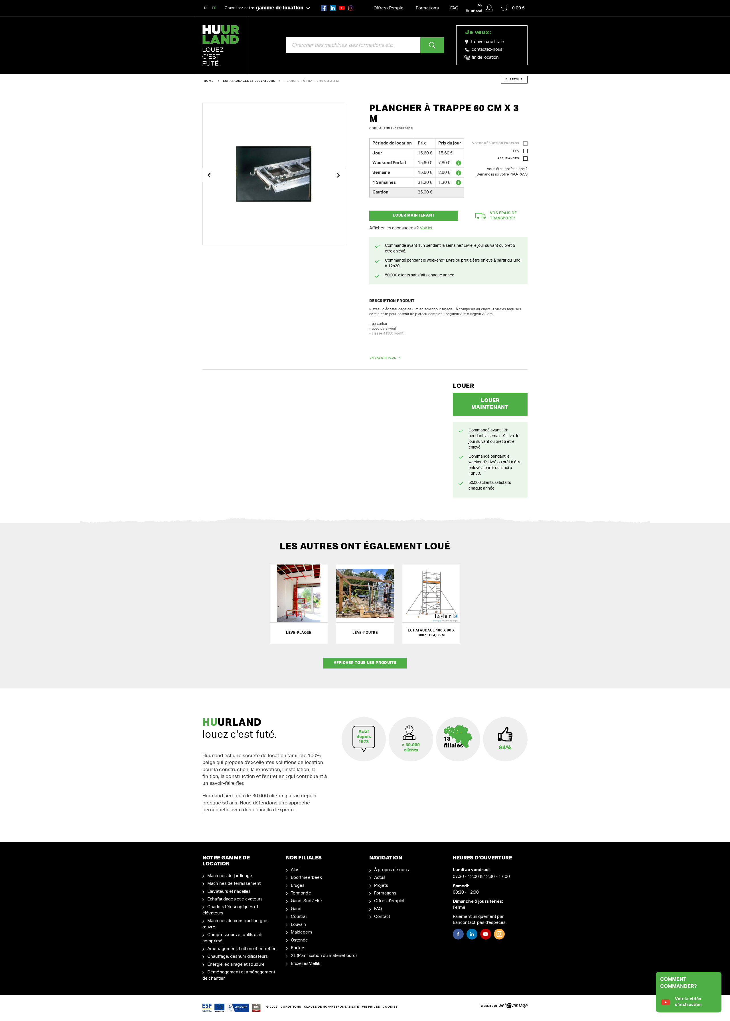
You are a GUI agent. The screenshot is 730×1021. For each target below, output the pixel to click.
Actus (380, 877)
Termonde (301, 893)
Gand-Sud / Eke (306, 901)
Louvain (298, 924)
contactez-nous (487, 49)
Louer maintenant (413, 215)
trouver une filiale (487, 42)
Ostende (299, 940)
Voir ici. (426, 228)
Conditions (291, 1006)
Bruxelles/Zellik (305, 963)
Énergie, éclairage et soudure (236, 964)
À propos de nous (391, 870)
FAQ (454, 8)
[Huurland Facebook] (324, 8)
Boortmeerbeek (306, 877)
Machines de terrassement (234, 883)
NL (206, 8)
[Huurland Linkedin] (472, 934)
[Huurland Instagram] (350, 8)
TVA (516, 150)
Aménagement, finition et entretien (242, 949)
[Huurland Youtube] (342, 8)
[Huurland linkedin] (333, 8)
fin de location (485, 57)
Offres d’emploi (389, 8)
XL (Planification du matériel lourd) (324, 955)
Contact (382, 916)
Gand (296, 909)
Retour (516, 79)
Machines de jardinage (229, 876)
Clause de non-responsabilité (331, 1006)
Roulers (298, 948)
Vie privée (371, 1006)
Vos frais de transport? (503, 216)
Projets (381, 885)
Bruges (298, 885)
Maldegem (301, 932)
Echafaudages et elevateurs (249, 81)
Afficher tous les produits (365, 663)
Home (209, 81)
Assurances (508, 158)
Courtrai (299, 916)
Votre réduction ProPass (495, 143)
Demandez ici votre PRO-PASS (502, 174)
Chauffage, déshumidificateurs (237, 956)
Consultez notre (264, 8)
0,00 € (518, 8)
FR (214, 8)
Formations (427, 8)
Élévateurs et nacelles (229, 891)
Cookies (390, 1006)
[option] (274, 174)
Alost (296, 870)
